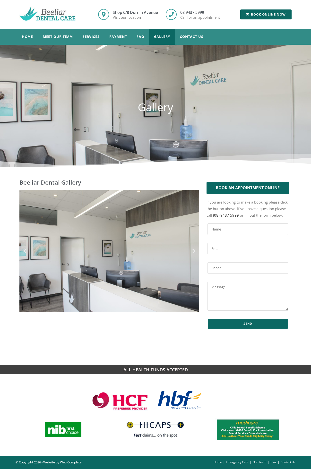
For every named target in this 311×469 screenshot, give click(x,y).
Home (27, 36)
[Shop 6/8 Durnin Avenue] (103, 14)
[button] (25, 251)
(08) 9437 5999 (226, 215)
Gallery (162, 36)
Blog (273, 462)
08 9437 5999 (192, 12)
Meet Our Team (58, 36)
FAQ (140, 36)
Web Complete (70, 462)
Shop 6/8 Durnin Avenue (135, 12)
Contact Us (191, 36)
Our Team (259, 462)
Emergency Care (237, 462)
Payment (118, 36)
